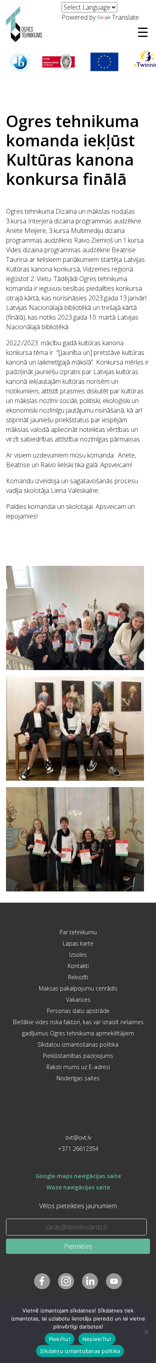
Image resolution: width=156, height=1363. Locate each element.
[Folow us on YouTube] (114, 1281)
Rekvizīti (78, 977)
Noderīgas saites (78, 1078)
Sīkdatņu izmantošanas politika (78, 1044)
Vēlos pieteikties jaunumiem (78, 1205)
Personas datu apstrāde (78, 1011)
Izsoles (78, 954)
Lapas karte (78, 943)
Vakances (78, 999)
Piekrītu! (59, 1339)
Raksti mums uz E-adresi (78, 1067)
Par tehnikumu (78, 932)
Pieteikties (78, 1246)
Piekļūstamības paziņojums (78, 1055)
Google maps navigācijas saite (78, 1176)
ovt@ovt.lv (78, 1137)
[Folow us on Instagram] (66, 1281)
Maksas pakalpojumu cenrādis (78, 988)
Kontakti (78, 966)
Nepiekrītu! (97, 1339)
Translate (125, 17)
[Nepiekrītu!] (146, 1332)
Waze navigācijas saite (78, 1187)
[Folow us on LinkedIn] (90, 1281)
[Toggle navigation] (143, 32)
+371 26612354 (78, 1148)
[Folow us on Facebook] (42, 1281)
